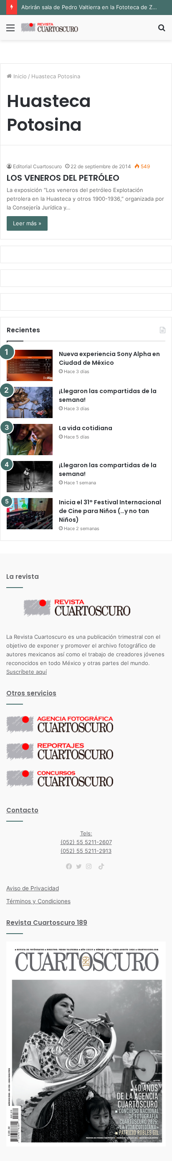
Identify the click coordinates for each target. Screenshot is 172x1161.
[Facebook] (71, 867)
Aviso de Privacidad (32, 888)
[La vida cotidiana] (30, 439)
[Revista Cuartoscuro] (54, 27)
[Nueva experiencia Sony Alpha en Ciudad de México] (30, 365)
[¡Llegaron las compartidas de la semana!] (30, 402)
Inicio (19, 76)
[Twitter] (81, 867)
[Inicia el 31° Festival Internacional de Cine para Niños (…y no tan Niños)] (30, 513)
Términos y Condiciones (38, 901)
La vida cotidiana (85, 428)
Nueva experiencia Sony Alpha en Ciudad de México (109, 358)
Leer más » (27, 223)
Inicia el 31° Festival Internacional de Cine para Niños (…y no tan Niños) (110, 511)
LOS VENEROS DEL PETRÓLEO (63, 178)
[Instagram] (91, 867)
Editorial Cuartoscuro (37, 166)
